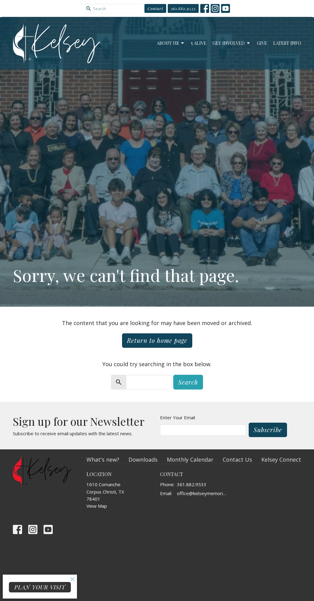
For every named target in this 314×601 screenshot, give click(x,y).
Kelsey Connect (281, 459)
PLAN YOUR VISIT (39, 587)
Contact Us (237, 459)
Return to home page (157, 340)
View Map (96, 506)
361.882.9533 (183, 8)
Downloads (143, 459)
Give (262, 43)
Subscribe (268, 429)
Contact (155, 8)
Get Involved (229, 43)
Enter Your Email (177, 417)
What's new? (102, 459)
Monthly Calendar (190, 459)
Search (188, 382)
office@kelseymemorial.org (202, 493)
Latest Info (287, 43)
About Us (168, 43)
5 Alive (198, 43)
